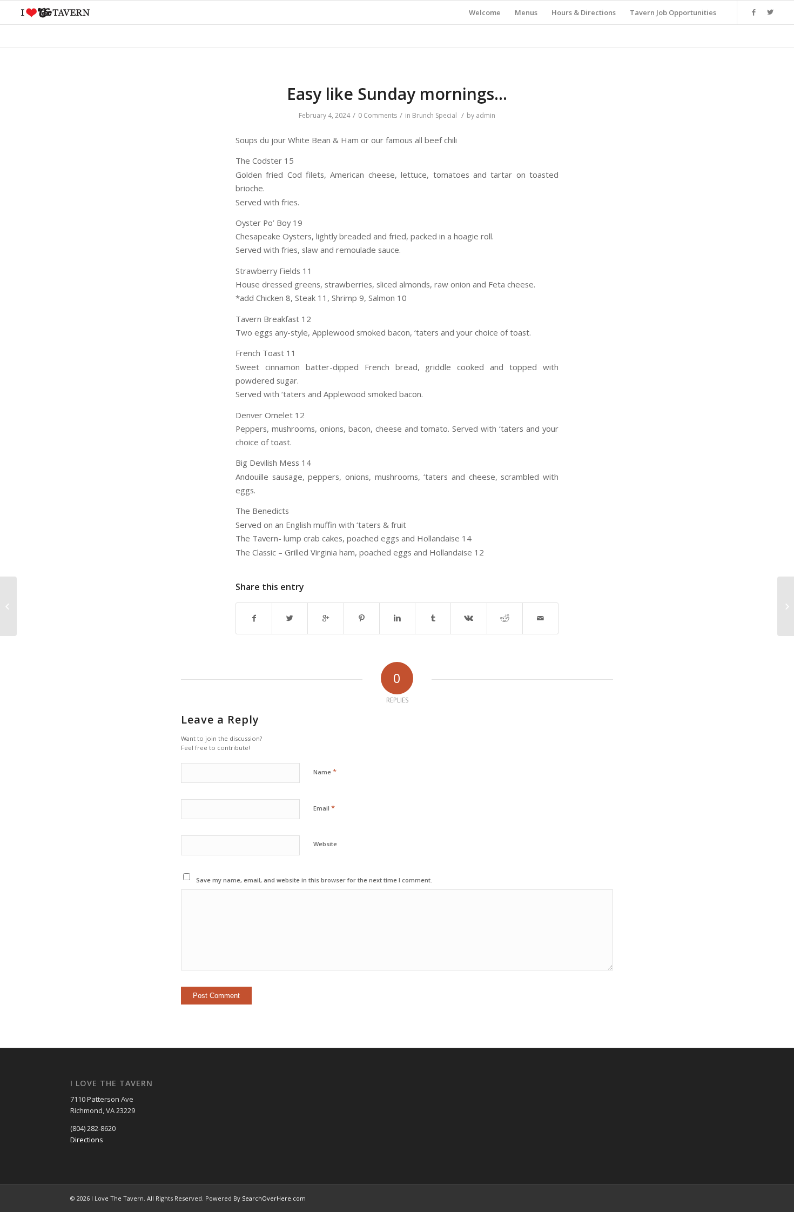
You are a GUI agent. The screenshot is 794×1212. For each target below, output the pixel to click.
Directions (86, 1139)
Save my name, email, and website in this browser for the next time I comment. (314, 880)
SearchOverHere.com (274, 1198)
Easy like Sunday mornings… (397, 94)
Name (325, 771)
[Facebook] (754, 12)
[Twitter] (770, 12)
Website (325, 844)
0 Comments (377, 115)
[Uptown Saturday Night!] (8, 606)
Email (324, 808)
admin (485, 115)
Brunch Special (434, 115)
